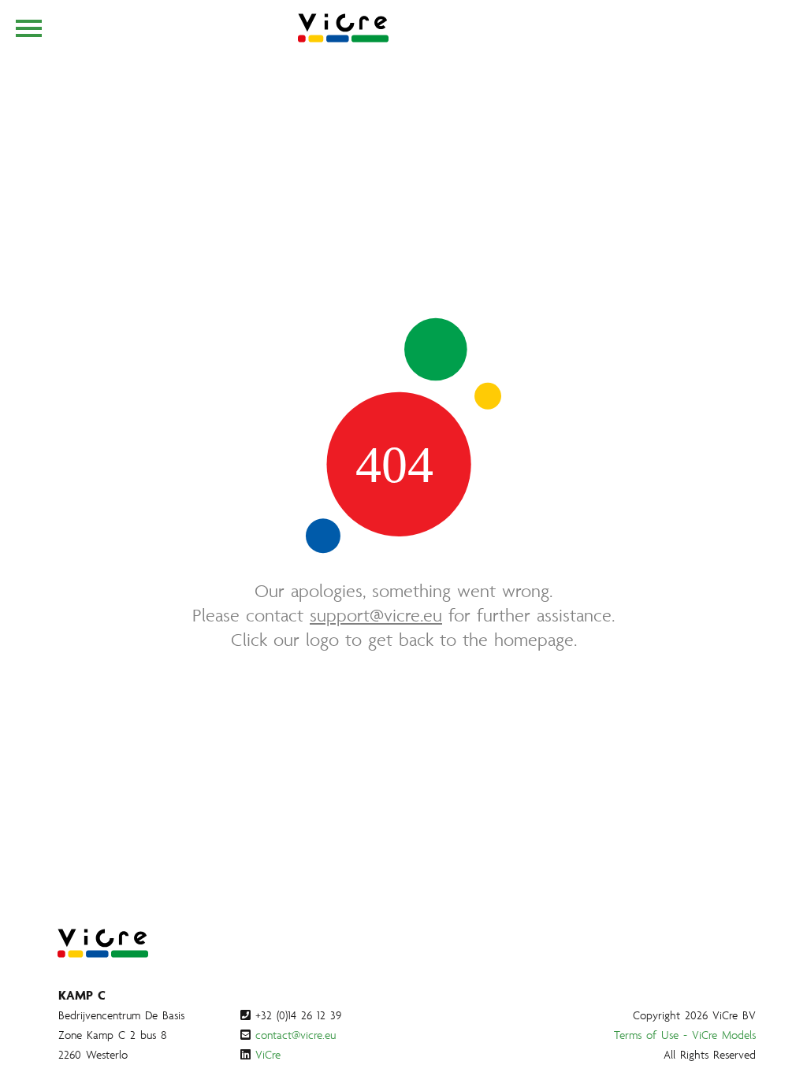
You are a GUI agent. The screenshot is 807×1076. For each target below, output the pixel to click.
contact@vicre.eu (295, 1034)
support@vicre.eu (376, 615)
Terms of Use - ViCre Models (685, 1034)
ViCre (268, 1054)
